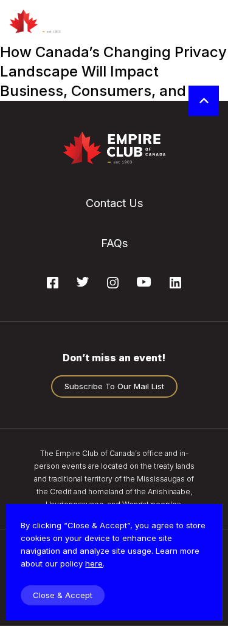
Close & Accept (62, 595)
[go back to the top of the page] (203, 101)
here (94, 563)
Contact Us (114, 203)
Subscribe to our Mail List (114, 386)
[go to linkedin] (175, 285)
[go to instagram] (113, 285)
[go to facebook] (52, 285)
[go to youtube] (144, 283)
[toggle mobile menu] (208, 21)
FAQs (114, 243)
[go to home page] (47, 21)
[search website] (174, 21)
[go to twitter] (83, 283)
